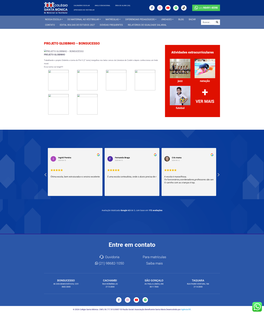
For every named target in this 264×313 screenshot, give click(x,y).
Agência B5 (186, 309)
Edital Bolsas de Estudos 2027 (77, 25)
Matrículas (112, 19)
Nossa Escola (53, 19)
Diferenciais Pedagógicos (140, 19)
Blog (181, 19)
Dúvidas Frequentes (111, 25)
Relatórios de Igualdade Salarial (147, 25)
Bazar (192, 19)
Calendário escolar (82, 5)
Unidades (166, 19)
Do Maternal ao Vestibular (83, 19)
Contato (50, 25)
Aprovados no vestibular (84, 10)
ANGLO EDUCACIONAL (102, 5)
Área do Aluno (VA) (122, 5)
